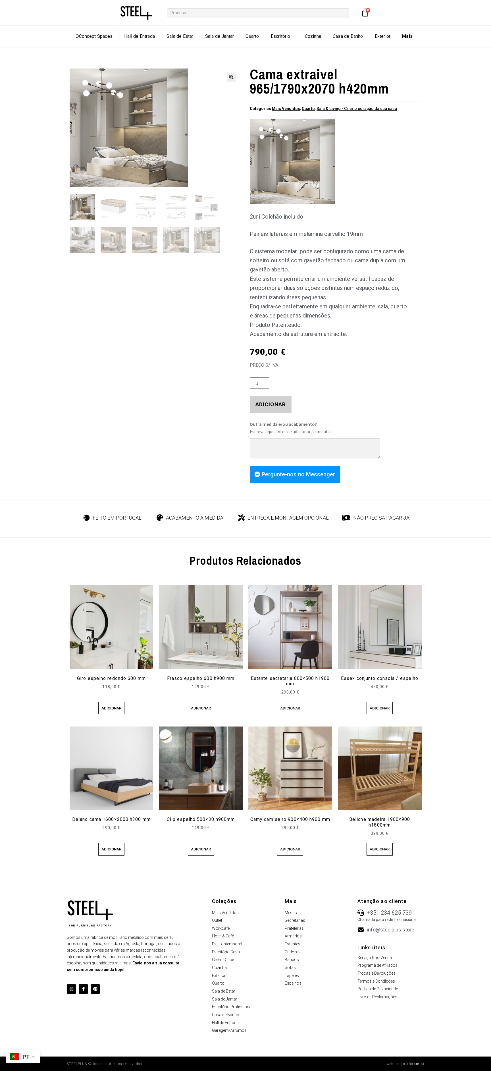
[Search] (353, 13)
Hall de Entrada (139, 36)
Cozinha (313, 36)
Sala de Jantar (219, 36)
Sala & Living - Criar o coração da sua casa (357, 108)
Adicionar (270, 404)
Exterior (383, 36)
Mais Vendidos (286, 108)
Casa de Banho (348, 36)
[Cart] (365, 12)
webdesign (406, 1064)
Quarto (252, 36)
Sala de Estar (180, 36)
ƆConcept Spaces (94, 36)
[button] (231, 77)
